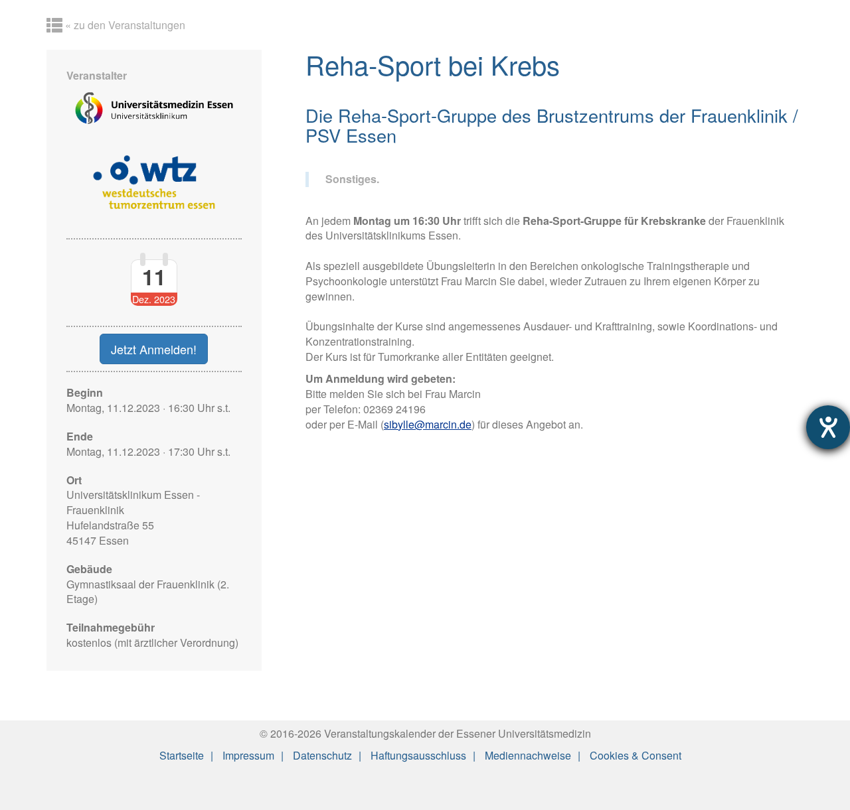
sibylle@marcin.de (427, 424)
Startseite (181, 755)
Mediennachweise (528, 755)
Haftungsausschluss (418, 755)
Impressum (248, 755)
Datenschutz (322, 755)
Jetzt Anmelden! (154, 349)
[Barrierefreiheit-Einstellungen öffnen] (828, 427)
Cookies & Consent (635, 755)
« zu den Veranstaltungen (123, 25)
